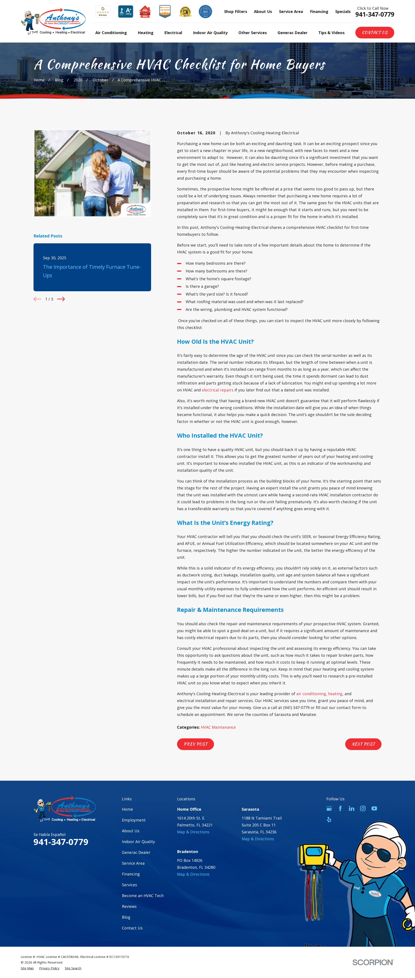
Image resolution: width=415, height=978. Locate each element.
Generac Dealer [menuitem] (293, 32)
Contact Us (375, 32)
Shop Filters (235, 11)
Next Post (363, 744)
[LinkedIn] (351, 808)
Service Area (291, 11)
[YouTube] (374, 808)
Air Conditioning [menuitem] (111, 32)
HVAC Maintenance (218, 727)
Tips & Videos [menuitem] (331, 32)
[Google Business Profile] (329, 808)
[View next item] (61, 299)
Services (129, 884)
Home (127, 809)
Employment (134, 820)
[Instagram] (363, 808)
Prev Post (196, 744)
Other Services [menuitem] (252, 32)
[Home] (53, 21)
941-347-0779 (374, 14)
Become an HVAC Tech (143, 895)
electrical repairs (217, 389)
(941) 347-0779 (296, 707)
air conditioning (311, 693)
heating (335, 693)
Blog (126, 917)
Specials (343, 11)
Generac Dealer (136, 852)
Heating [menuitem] (145, 32)
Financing (319, 11)
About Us (263, 11)
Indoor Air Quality (138, 841)
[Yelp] (329, 819)
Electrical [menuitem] (173, 32)
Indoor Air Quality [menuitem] (210, 32)
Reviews (129, 906)
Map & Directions (193, 831)
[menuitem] (27, 968)
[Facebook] (340, 808)
